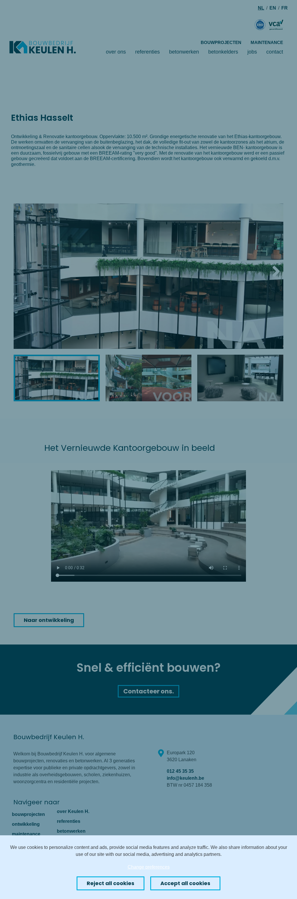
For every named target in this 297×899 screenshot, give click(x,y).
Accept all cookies (185, 883)
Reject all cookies (110, 883)
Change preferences (149, 867)
